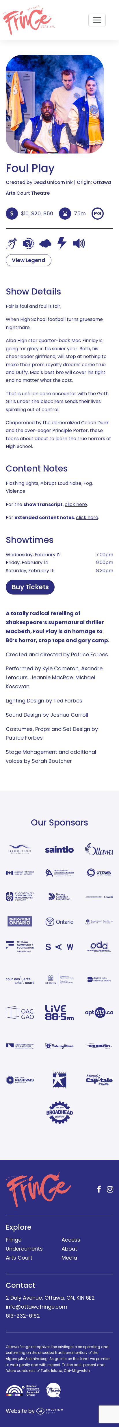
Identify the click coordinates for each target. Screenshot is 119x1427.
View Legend (28, 260)
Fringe (13, 1239)
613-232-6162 (23, 1315)
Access (71, 1239)
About (69, 1248)
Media (69, 1257)
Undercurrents (24, 1248)
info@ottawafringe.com (36, 1306)
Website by (21, 1410)
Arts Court (19, 1257)
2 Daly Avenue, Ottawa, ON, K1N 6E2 (50, 1297)
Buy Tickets (30, 587)
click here (76, 504)
